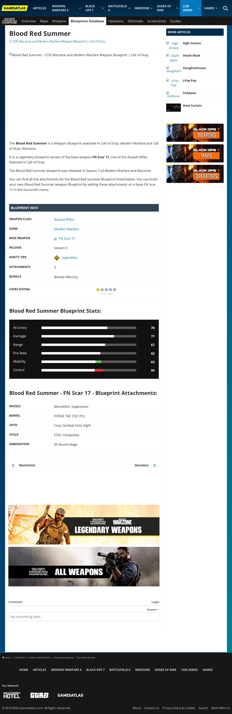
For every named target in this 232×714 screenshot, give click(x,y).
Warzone (142, 8)
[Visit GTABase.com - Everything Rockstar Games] (39, 695)
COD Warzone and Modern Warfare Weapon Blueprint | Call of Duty (58, 41)
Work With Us (220, 708)
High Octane (192, 43)
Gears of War (164, 8)
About (137, 708)
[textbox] (84, 618)
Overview (29, 21)
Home (23, 670)
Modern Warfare (66, 229)
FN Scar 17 (67, 238)
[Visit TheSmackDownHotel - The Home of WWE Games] (12, 695)
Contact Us (151, 708)
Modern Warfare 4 (60, 8)
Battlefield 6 (117, 8)
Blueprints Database (87, 21)
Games (209, 8)
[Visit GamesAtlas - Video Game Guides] (70, 695)
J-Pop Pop (189, 80)
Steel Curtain (192, 106)
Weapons (59, 21)
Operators (116, 21)
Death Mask (191, 55)
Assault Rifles (64, 219)
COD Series (187, 8)
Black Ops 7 (90, 8)
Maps (44, 21)
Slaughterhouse (194, 68)
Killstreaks (135, 21)
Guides (175, 21)
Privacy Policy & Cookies (179, 708)
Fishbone (189, 93)
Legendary (69, 257)
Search (203, 708)
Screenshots (156, 21)
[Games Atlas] (14, 8)
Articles (39, 8)
